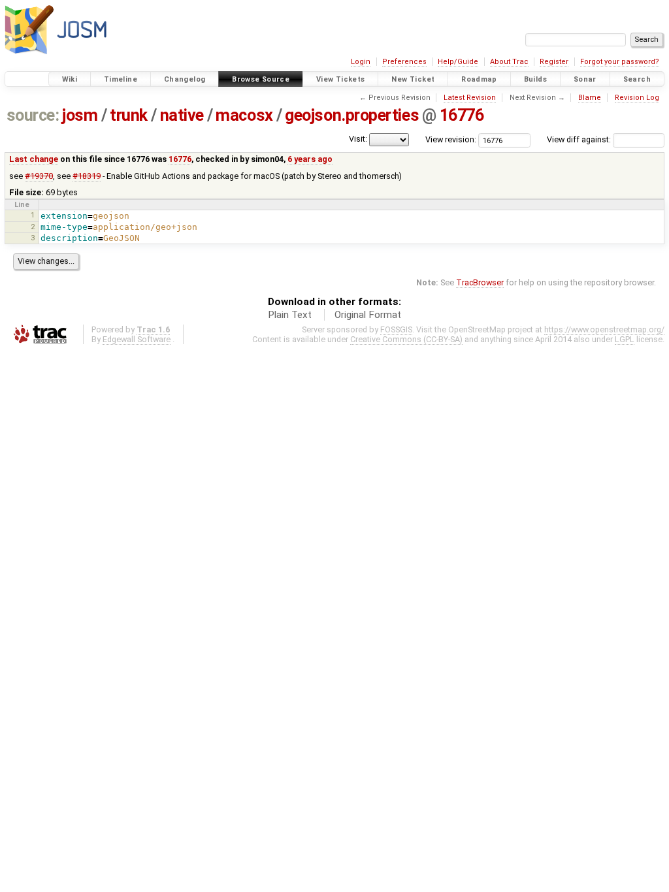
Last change (33, 159)
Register (554, 61)
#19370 (39, 176)
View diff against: (580, 139)
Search (637, 79)
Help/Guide (458, 61)
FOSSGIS (396, 329)
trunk (129, 115)
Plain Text (290, 315)
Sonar (585, 79)
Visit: (358, 139)
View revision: (450, 139)
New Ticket (412, 79)
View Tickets (340, 79)
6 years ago (310, 159)
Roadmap (479, 79)
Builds (535, 79)
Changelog (184, 79)
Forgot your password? (619, 61)
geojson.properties (352, 115)
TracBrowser (480, 282)
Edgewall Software (137, 339)
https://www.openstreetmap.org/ (604, 329)
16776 (462, 115)
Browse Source (260, 79)
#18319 (87, 176)
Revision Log (637, 97)
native (182, 115)
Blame (589, 97)
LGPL (624, 339)
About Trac (509, 61)
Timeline (120, 79)
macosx (244, 115)
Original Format (367, 315)
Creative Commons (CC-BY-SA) (406, 339)
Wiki (70, 79)
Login (360, 61)
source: (33, 115)
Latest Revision (470, 97)
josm (79, 115)
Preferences (404, 61)
